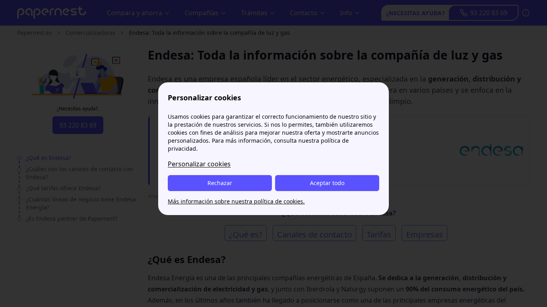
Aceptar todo (327, 183)
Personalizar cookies (199, 164)
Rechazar (219, 183)
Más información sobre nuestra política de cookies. (236, 201)
